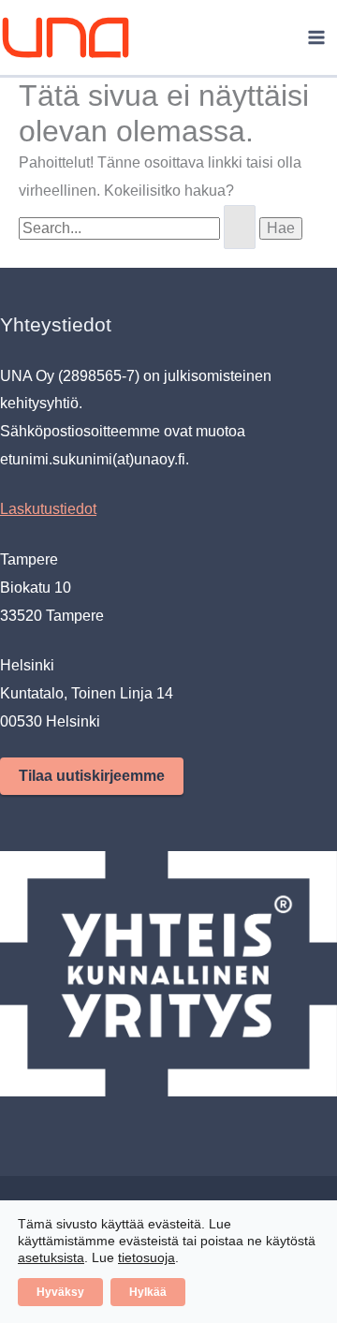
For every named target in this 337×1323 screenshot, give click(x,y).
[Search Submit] (240, 227)
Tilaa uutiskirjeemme (92, 776)
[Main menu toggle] (316, 37)
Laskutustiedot (48, 509)
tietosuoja (146, 1257)
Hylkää (148, 1292)
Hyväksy (60, 1292)
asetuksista (51, 1257)
